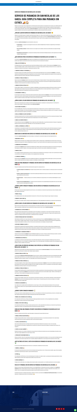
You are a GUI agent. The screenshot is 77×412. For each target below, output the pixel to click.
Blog (42, 4)
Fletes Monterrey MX (38, 1)
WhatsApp (17, 396)
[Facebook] (57, 409)
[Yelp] (61, 409)
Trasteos (38, 4)
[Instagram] (59, 409)
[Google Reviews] (64, 409)
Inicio (35, 4)
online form (47, 394)
